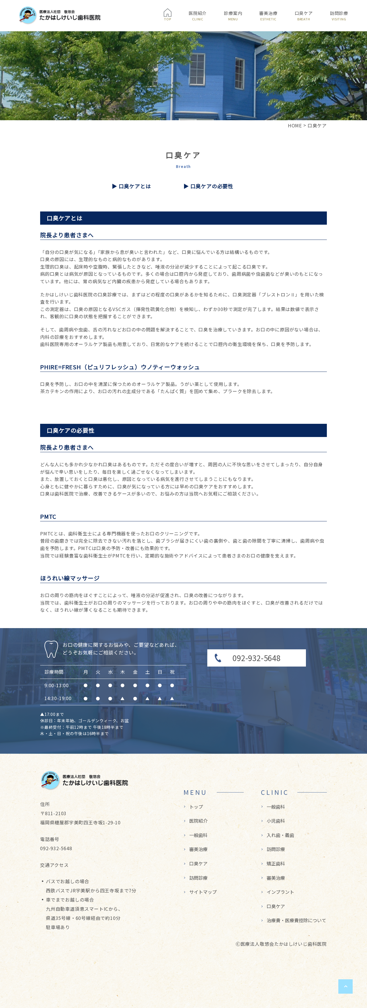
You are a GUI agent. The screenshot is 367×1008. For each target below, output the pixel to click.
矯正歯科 (276, 863)
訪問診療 (339, 15)
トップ (196, 806)
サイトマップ (203, 891)
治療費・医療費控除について (296, 920)
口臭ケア (304, 15)
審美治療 (268, 15)
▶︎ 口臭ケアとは (131, 186)
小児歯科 (276, 820)
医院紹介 (198, 15)
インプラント (280, 891)
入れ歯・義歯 (280, 835)
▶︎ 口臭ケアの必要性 (208, 186)
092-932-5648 (257, 657)
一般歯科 (198, 835)
